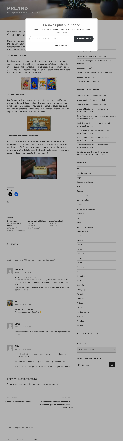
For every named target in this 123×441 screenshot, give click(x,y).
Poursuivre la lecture (61, 46)
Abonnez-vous (84, 38)
